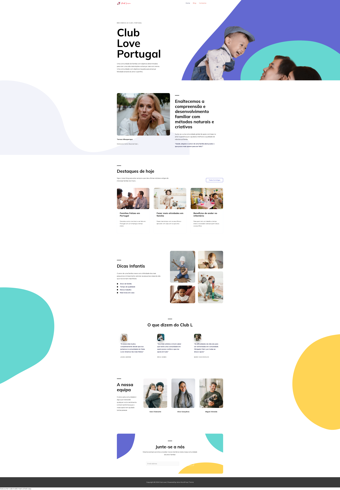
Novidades (215, 3)
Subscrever (187, 464)
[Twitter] (153, 416)
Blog (194, 3)
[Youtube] (160, 416)
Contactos (202, 3)
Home (188, 3)
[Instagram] (157, 416)
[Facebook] (150, 416)
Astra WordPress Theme (185, 482)
